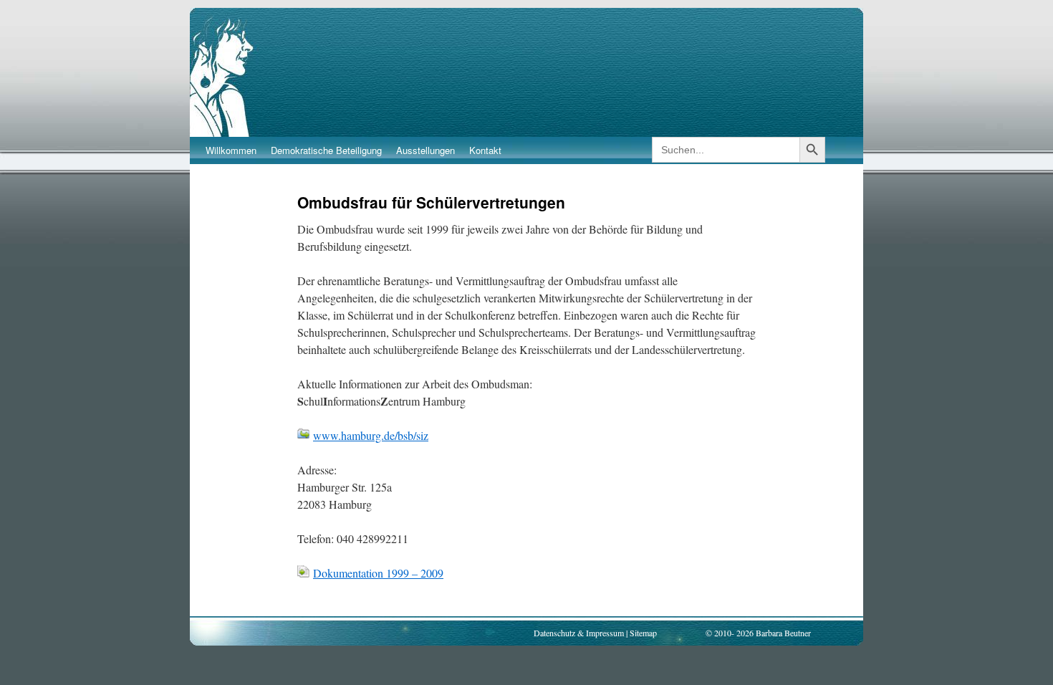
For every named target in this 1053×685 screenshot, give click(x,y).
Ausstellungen (425, 150)
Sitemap (643, 632)
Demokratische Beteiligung (326, 150)
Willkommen (231, 150)
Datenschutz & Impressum (579, 632)
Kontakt (485, 150)
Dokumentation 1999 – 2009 (378, 572)
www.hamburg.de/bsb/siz (370, 435)
